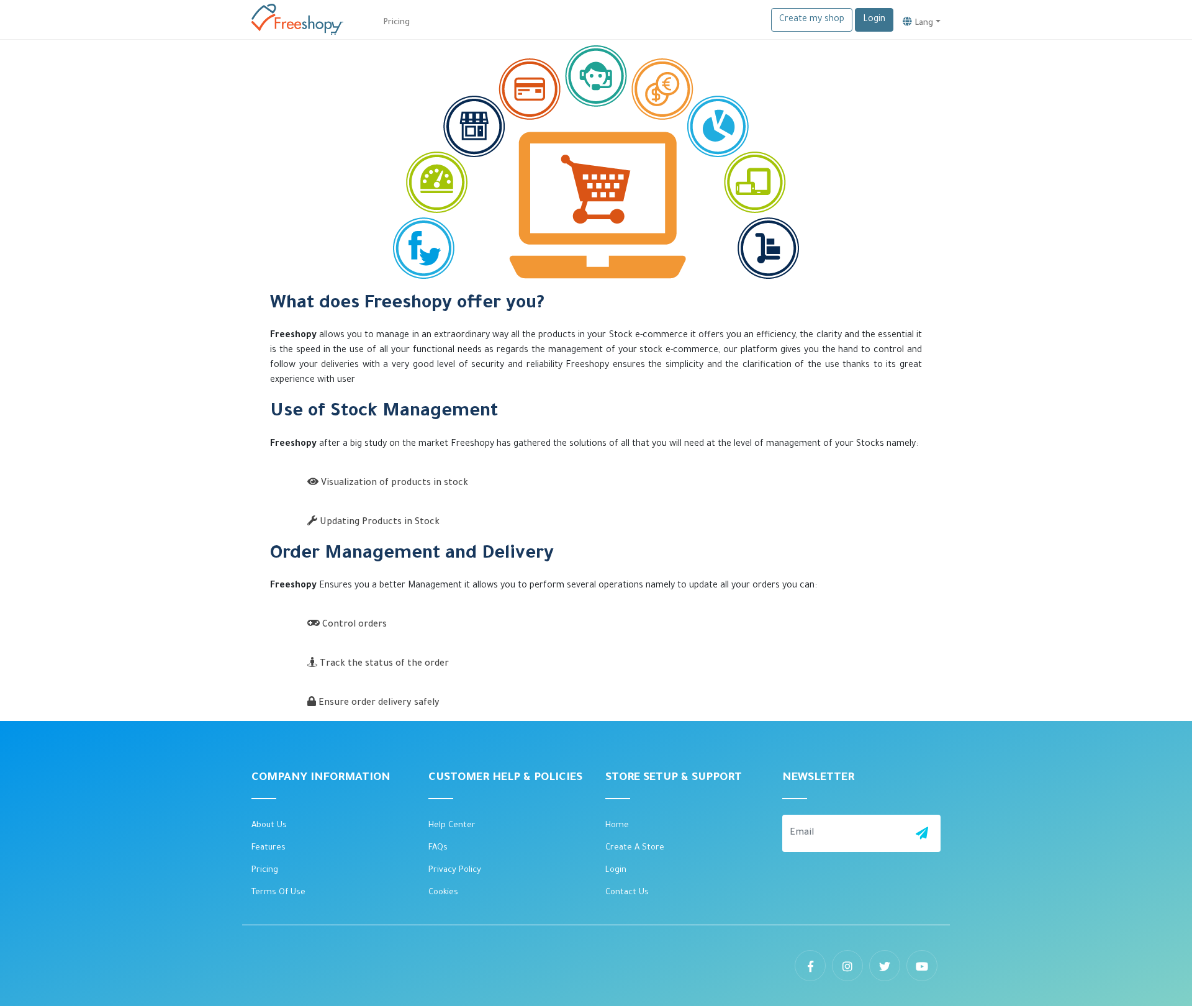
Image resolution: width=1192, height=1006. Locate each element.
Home (617, 825)
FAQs (438, 848)
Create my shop (811, 20)
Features (268, 848)
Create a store (634, 848)
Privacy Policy (454, 870)
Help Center (452, 825)
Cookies (443, 892)
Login (874, 20)
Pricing (264, 870)
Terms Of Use (278, 892)
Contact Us (627, 892)
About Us (269, 825)
